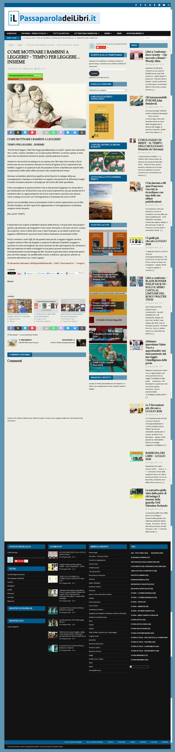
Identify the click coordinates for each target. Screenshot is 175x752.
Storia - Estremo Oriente (143, 611)
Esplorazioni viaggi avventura (145, 562)
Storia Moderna (139, 660)
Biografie (157, 553)
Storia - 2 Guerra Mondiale (144, 597)
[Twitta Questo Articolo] (18, 133)
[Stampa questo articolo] (46, 133)
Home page (11, 33)
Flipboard (10, 601)
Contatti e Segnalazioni (97, 560)
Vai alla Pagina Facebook (16, 574)
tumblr (9, 589)
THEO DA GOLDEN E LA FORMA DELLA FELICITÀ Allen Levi (71, 578)
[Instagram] (150, 5)
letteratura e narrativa (85, 33)
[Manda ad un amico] (39, 133)
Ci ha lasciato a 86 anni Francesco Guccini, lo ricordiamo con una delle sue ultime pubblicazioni (155, 192)
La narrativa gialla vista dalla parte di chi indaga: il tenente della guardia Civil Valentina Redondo (156, 498)
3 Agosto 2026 (153, 303)
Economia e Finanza (140, 557)
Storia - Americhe (139, 606)
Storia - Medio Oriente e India (144, 615)
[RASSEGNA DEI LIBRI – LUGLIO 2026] (136, 467)
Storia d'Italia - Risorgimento (145, 651)
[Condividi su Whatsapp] (53, 133)
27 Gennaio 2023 (99, 368)
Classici (91, 628)
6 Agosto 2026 (153, 205)
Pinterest (10, 593)
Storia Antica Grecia (141, 624)
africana (92, 579)
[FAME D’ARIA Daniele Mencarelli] (108, 358)
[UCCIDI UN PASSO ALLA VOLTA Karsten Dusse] (53, 555)
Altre (90, 621)
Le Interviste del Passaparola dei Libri (148, 566)
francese (92, 590)
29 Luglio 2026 (153, 509)
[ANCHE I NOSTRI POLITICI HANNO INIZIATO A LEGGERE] (19, 306)
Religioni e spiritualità (142, 588)
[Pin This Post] (32, 133)
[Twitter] (145, 5)
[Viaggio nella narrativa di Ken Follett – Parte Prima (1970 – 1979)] (53, 567)
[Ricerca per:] (156, 38)
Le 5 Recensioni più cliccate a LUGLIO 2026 (154, 408)
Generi (107, 33)
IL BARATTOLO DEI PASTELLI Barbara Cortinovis (71, 609)
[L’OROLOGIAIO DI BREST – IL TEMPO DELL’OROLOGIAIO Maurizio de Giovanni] (133, 156)
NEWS (134, 45)
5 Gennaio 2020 (16, 68)
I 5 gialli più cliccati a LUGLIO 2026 (156, 241)
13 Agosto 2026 (153, 107)
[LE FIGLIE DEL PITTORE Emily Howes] (53, 622)
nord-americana (94, 602)
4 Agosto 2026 (153, 247)
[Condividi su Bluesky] (74, 133)
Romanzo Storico (95, 651)
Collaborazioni (94, 567)
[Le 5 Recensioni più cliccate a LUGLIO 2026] (136, 424)
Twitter (10, 582)
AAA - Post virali (139, 553)
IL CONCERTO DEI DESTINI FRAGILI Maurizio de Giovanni (107, 249)
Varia (90, 662)
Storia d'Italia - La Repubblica (145, 646)
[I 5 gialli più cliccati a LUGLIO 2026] (136, 253)
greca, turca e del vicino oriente (100, 594)
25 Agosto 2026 (66, 650)
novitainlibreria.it (135, 33)
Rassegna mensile (140, 580)
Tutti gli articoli (61, 33)
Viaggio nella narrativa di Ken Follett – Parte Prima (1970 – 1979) (71, 565)
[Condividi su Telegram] (67, 133)
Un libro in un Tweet (96, 659)
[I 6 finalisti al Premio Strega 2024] (108, 329)
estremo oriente (95, 586)
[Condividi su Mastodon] (60, 133)
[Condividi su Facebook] (11, 133)
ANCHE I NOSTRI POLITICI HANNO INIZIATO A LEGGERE (18, 315)
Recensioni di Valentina (142, 584)
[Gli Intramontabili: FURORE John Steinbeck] (136, 114)
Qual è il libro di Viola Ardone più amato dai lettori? (72, 315)
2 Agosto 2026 (153, 366)
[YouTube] (164, 5)
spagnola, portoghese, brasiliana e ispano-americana (107, 613)
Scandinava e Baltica (96, 609)
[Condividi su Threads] (82, 133)
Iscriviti (94, 73)
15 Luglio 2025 (99, 254)
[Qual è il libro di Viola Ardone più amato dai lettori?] (73, 306)
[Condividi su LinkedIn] (25, 133)
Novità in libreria (139, 575)
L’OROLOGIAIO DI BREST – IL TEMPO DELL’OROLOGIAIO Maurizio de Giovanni (151, 144)
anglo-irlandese (94, 583)
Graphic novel (94, 636)
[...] (153, 89)
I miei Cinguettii (12, 627)
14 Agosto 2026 (153, 64)
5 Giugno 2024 (99, 340)
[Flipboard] (168, 5)
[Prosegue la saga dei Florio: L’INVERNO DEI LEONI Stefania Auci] (108, 272)
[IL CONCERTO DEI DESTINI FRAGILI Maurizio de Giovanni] (108, 244)
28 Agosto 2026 (66, 557)
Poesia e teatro (94, 647)
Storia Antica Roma (140, 628)
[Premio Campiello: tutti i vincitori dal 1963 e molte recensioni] (108, 301)
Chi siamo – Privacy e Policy (33, 33)
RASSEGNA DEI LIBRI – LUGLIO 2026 (155, 456)
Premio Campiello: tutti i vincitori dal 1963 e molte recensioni (104, 305)
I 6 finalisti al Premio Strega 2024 (106, 335)
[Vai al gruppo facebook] (141, 5)
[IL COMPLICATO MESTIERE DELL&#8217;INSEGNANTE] (46, 306)
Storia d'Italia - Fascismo (143, 642)
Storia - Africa (138, 602)
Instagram (11, 586)
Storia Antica (138, 620)
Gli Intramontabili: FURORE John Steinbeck (156, 100)
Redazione (29, 68)
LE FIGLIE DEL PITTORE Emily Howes (71, 621)
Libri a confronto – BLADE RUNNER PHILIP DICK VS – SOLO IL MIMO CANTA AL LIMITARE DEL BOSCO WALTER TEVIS (156, 288)
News (119, 33)
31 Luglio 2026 (153, 462)
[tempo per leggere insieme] (46, 126)
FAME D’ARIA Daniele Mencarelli (103, 363)
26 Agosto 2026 (66, 612)
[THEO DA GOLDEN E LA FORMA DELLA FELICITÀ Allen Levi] (53, 579)
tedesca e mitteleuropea (98, 617)
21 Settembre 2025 (100, 311)
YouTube (10, 597)
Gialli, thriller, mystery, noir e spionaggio (103, 632)
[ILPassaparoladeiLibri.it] (54, 29)
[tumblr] (154, 5)
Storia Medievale (139, 655)
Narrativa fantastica (96, 643)
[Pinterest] (159, 5)
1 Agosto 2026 (153, 414)
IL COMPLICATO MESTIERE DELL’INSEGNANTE (44, 315)
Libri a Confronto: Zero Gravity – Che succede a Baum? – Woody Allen (156, 56)
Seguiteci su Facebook (20, 608)
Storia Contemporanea (142, 633)
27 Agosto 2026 (66, 583)
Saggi (91, 655)
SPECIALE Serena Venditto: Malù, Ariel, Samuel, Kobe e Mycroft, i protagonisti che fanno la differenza (72, 634)
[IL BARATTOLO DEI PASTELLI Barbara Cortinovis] (53, 610)
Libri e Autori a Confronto (144, 571)
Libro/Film (92, 640)
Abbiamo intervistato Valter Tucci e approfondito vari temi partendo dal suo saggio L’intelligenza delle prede (156, 352)
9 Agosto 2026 (145, 152)
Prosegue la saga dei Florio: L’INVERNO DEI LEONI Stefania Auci (105, 277)
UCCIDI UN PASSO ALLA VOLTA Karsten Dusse (72, 553)
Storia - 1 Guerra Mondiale (143, 593)
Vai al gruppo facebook (15, 578)
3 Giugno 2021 (98, 283)
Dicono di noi (93, 564)
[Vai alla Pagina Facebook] (136, 5)
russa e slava (93, 605)
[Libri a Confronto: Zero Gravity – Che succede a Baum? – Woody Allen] (136, 70)
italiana (91, 598)
